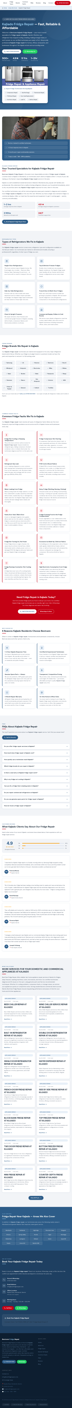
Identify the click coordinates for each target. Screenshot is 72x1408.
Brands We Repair (43, 1352)
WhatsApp (22, 1308)
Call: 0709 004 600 (12, 51)
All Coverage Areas (7, 1380)
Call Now (9, 1308)
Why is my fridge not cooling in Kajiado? (17, 779)
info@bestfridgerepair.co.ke (15, 1286)
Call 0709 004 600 (28, 611)
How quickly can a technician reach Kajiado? (18, 759)
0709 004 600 (63, 3)
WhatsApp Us (31, 51)
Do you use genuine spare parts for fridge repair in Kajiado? (24, 799)
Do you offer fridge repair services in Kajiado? (19, 746)
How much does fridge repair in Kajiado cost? (19, 753)
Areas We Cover (12, 8)
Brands (18, 3)
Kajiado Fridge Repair (41, 1400)
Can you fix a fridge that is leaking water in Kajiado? (21, 786)
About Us (40, 1345)
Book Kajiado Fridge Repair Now (16, 222)
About (5, 3)
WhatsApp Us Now (46, 611)
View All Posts (35, 1198)
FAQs (32, 3)
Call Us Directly (11, 737)
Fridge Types (11, 3)
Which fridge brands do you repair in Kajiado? (19, 766)
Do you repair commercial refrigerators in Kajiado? (21, 792)
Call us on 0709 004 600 (27, 394)
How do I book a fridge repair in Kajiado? (17, 806)
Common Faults (25, 3)
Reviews (38, 3)
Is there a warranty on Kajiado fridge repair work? (20, 773)
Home (5, 8)
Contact (50, 3)
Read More (7, 1019)
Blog (44, 3)
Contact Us (5, 1374)
